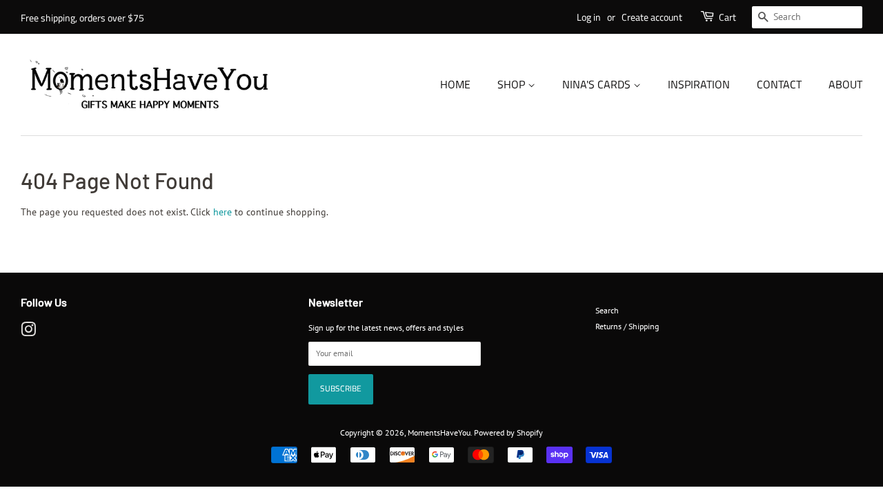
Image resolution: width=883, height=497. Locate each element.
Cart (727, 17)
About (845, 84)
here (222, 212)
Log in (589, 17)
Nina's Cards (597, 84)
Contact (779, 84)
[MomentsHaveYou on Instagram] (28, 332)
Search (607, 310)
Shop (512, 84)
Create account (652, 17)
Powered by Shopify (508, 432)
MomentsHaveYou (439, 432)
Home (455, 84)
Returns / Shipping (627, 326)
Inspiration (699, 84)
